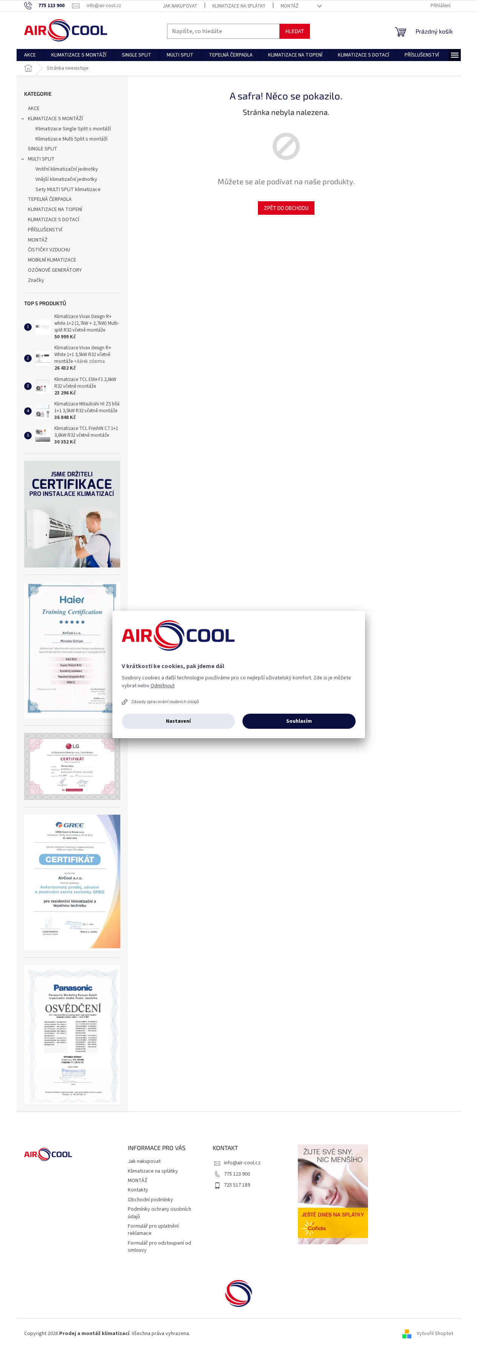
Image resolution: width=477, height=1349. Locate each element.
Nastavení (178, 721)
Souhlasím (299, 721)
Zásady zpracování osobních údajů (165, 702)
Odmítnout (162, 685)
